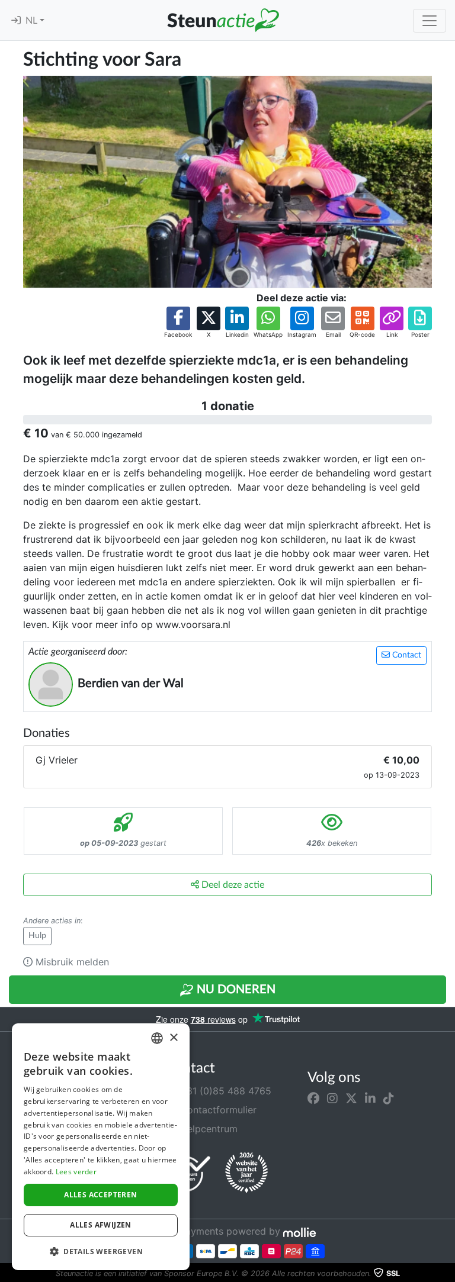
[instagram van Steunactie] (332, 1098)
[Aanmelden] (16, 21)
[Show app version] (446, 1273)
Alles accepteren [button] (100, 1195)
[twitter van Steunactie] (351, 1098)
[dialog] (101, 1146)
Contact (405, 655)
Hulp (37, 936)
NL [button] (32, 20)
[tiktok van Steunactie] (388, 1098)
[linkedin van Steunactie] (370, 1098)
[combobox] (157, 1038)
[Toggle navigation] (429, 21)
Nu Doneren (234, 990)
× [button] (173, 1037)
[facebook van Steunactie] (313, 1098)
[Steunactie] (222, 20)
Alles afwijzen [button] (101, 1225)
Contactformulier (217, 1110)
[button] (178, 323)
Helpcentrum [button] (207, 1129)
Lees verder (76, 1172)
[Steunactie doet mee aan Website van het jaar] (246, 1173)
